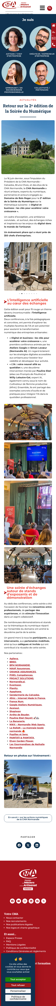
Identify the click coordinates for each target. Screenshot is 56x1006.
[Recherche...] (49, 8)
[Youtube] (18, 901)
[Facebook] (12, 901)
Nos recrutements (16, 921)
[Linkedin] (31, 901)
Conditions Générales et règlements (26, 951)
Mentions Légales (16, 944)
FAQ (8, 941)
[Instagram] (24, 901)
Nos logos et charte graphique (23, 927)
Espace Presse (14, 938)
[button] (7, 267)
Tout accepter (18, 979)
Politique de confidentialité (21, 948)
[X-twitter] (43, 901)
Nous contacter (14, 918)
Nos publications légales (19, 924)
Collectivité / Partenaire (42, 89)
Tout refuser (18, 985)
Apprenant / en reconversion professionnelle (14, 90)
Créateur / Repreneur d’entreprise (42, 55)
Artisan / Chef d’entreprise (14, 55)
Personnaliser (18, 991)
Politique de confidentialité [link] (18, 997)
